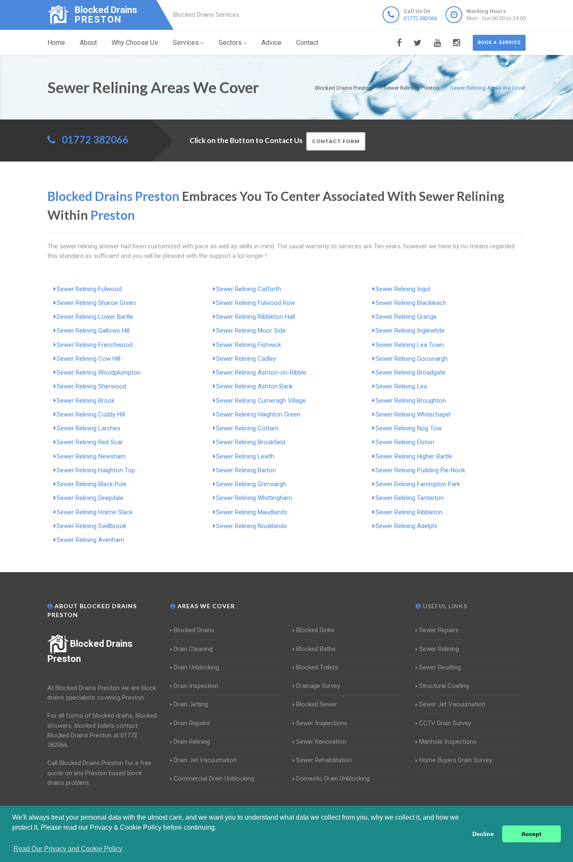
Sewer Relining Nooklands (251, 526)
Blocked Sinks (315, 630)
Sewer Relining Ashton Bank (254, 386)
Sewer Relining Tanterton (409, 498)
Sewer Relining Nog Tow (408, 428)
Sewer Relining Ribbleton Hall (255, 316)
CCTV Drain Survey (445, 723)
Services (186, 43)
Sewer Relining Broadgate (410, 372)
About (88, 43)
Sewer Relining (439, 649)
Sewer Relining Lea (401, 386)
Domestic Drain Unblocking (333, 778)
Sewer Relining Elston (404, 442)
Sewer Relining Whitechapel (413, 414)
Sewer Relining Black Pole (92, 484)
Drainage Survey (318, 686)
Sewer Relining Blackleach (410, 303)
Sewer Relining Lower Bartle (95, 316)
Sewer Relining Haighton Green (258, 414)
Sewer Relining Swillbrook (91, 526)
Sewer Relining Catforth (248, 289)
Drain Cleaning (193, 649)
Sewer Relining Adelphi (406, 526)
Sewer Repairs (438, 630)
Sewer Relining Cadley (246, 358)
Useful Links (444, 605)
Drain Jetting (191, 704)
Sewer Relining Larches (88, 428)
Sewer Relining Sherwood (91, 386)
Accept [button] (531, 834)
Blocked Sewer (316, 704)
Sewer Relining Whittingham (254, 498)
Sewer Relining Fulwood (89, 289)
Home (56, 43)
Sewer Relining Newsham (91, 456)
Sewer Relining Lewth (245, 456)
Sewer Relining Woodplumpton (99, 372)
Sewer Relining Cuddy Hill (91, 414)
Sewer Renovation (321, 741)
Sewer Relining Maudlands (251, 512)
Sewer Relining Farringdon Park (417, 484)
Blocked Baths (316, 649)
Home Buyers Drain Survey (455, 760)
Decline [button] (483, 834)
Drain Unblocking (196, 667)
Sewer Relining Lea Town (409, 345)
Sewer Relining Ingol (402, 289)
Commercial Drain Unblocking (214, 778)
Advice (271, 43)
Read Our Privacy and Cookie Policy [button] (67, 848)
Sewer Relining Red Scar (90, 442)
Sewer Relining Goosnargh (411, 358)
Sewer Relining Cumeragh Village (261, 400)
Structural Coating (444, 686)
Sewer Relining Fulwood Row (255, 303)
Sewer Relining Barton (246, 470)
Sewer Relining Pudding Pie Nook (420, 470)
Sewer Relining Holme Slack (95, 512)
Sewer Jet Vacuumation (452, 704)
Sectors (230, 43)
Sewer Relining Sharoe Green (96, 303)
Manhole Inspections (448, 741)
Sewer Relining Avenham (90, 540)
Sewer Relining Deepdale (90, 498)
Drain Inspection (196, 686)
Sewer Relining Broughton (410, 400)
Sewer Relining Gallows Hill (93, 330)
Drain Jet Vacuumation (205, 760)
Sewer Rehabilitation (324, 760)
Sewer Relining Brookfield (250, 442)
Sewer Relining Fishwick (248, 345)
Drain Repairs (192, 723)
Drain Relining (192, 741)
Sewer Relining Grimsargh (251, 484)
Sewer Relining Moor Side (251, 330)
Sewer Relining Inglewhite (410, 330)
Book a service (499, 42)
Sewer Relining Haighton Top (96, 470)
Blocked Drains (194, 630)
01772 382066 (420, 18)
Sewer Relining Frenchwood (95, 345)
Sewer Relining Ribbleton (409, 512)
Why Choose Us (135, 43)
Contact (307, 43)
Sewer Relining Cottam (247, 428)
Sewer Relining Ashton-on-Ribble (261, 372)
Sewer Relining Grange (406, 316)
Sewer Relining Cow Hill (88, 358)
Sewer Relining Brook (86, 400)
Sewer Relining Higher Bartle (413, 456)
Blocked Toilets (317, 667)
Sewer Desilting (440, 667)
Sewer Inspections (321, 723)
